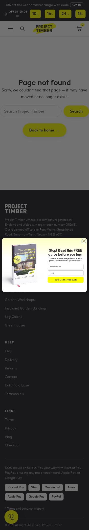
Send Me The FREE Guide (65, 280)
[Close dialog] (84, 241)
